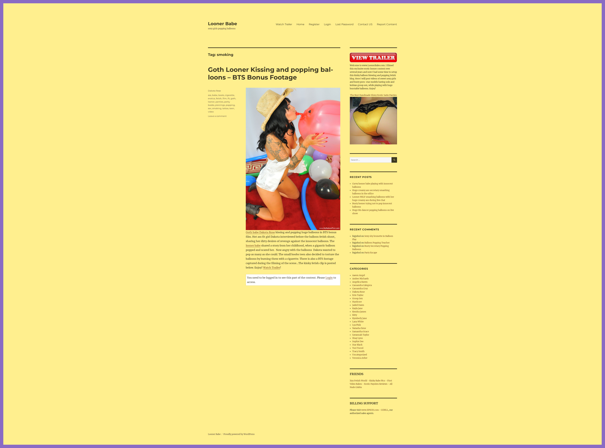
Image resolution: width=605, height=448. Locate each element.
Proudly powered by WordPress (239, 434)
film (225, 98)
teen (231, 108)
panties (219, 101)
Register (314, 24)
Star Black (357, 344)
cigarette (229, 95)
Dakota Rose (214, 90)
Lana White (358, 321)
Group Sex (357, 298)
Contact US (365, 24)
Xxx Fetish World (358, 380)
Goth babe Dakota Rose (260, 232)
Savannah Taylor (360, 335)
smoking (216, 108)
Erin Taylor (357, 295)
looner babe (253, 245)
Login (327, 24)
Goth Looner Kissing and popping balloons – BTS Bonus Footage (270, 73)
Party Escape (370, 252)
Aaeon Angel (358, 275)
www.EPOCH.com (370, 410)
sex (209, 108)
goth (233, 98)
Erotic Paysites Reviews (375, 384)
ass (209, 95)
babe (214, 95)
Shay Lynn (357, 338)
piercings (220, 105)
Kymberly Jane (359, 318)
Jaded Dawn (358, 305)
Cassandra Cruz (360, 288)
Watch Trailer (284, 24)
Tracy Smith (358, 351)
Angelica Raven (360, 282)
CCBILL (384, 410)
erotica (211, 98)
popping (230, 105)
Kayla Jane (357, 308)
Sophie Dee (357, 341)
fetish (219, 98)
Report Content (387, 24)
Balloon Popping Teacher (377, 242)
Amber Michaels (360, 278)
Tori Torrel (357, 348)
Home (300, 24)
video (211, 111)
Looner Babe (222, 23)
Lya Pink (356, 325)
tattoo (225, 108)
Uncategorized (359, 354)
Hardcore (357, 301)
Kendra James (359, 311)
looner (211, 101)
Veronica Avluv (359, 358)
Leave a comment (217, 116)
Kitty (354, 315)
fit (229, 98)
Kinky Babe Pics (377, 380)
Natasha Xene (359, 328)
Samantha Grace (360, 331)
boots (221, 95)
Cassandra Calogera (362, 285)
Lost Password (344, 24)
